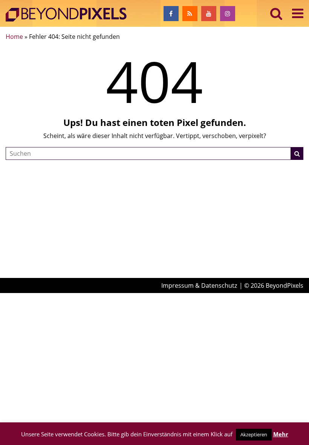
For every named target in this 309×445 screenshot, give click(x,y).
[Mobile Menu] (297, 13)
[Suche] (297, 153)
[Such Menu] (276, 13)
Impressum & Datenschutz (199, 285)
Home (14, 36)
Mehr (280, 434)
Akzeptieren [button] (253, 434)
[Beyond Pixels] (70, 14)
